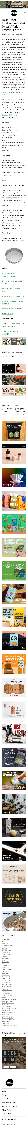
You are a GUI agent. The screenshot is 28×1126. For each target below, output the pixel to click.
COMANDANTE (6, 958)
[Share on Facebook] (3, 356)
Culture (17, 414)
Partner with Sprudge (8, 1025)
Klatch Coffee (6, 978)
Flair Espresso (6, 971)
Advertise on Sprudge (9, 1102)
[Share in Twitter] (6, 356)
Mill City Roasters (7, 990)
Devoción (4, 965)
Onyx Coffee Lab (7, 1001)
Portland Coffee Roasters (9, 1008)
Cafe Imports (6, 952)
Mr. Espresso (6, 993)
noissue (4, 997)
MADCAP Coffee (7, 984)
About (4, 1091)
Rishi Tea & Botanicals (8, 1012)
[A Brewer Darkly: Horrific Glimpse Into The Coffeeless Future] (20, 410)
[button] (3, 13)
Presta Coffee (6, 1010)
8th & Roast (5, 939)
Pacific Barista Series (8, 1003)
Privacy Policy (6, 1110)
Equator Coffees (6, 969)
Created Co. (5, 962)
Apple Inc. (5, 943)
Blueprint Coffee (7, 950)
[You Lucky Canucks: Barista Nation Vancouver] (8, 410)
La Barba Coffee (7, 980)
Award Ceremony (7, 313)
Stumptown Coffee (7, 1018)
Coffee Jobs (5, 1099)
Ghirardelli (5, 973)
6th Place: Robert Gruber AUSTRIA (13, 308)
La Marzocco (6, 982)
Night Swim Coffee (7, 995)
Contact (4, 1095)
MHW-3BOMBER (7, 986)
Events (3, 414)
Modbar (4, 992)
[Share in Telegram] (9, 356)
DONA (4, 967)
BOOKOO (4, 949)
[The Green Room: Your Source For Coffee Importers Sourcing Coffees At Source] (14, 1053)
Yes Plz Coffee (6, 1023)
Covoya (4, 960)
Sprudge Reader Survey (9, 1106)
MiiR (3, 988)
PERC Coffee (5, 1005)
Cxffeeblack (5, 964)
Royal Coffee (5, 1014)
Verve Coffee (6, 1021)
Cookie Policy (6, 1114)
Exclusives (4, 34)
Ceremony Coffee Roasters (10, 115)
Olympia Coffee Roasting (9, 999)
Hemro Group (6, 975)
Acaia (3, 941)
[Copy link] (12, 356)
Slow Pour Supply (7, 1016)
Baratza (4, 947)
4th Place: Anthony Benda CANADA (13, 296)
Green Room (13, 1067)
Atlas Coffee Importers (8, 945)
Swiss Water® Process (8, 1020)
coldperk (4, 956)
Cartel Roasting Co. (7, 954)
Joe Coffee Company (8, 977)
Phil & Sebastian (6, 1006)
